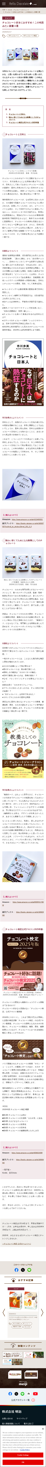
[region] (23, 1446)
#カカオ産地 (16, 1323)
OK (23, 1462)
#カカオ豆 (27, 1327)
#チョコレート (14, 35)
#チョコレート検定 (30, 35)
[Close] (43, 1429)
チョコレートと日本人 (17, 114)
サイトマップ (22, 1418)
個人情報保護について (11, 1423)
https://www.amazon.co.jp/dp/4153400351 (27, 519)
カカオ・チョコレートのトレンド (18, 10)
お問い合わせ (7, 1418)
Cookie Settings (23, 1455)
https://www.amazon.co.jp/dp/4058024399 (27, 1153)
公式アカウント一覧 (20, 1399)
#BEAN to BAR (17, 1326)
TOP (3, 10)
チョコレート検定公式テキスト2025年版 (24, 122)
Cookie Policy (25, 1450)
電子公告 (27, 1423)
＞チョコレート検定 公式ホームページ (16, 1244)
